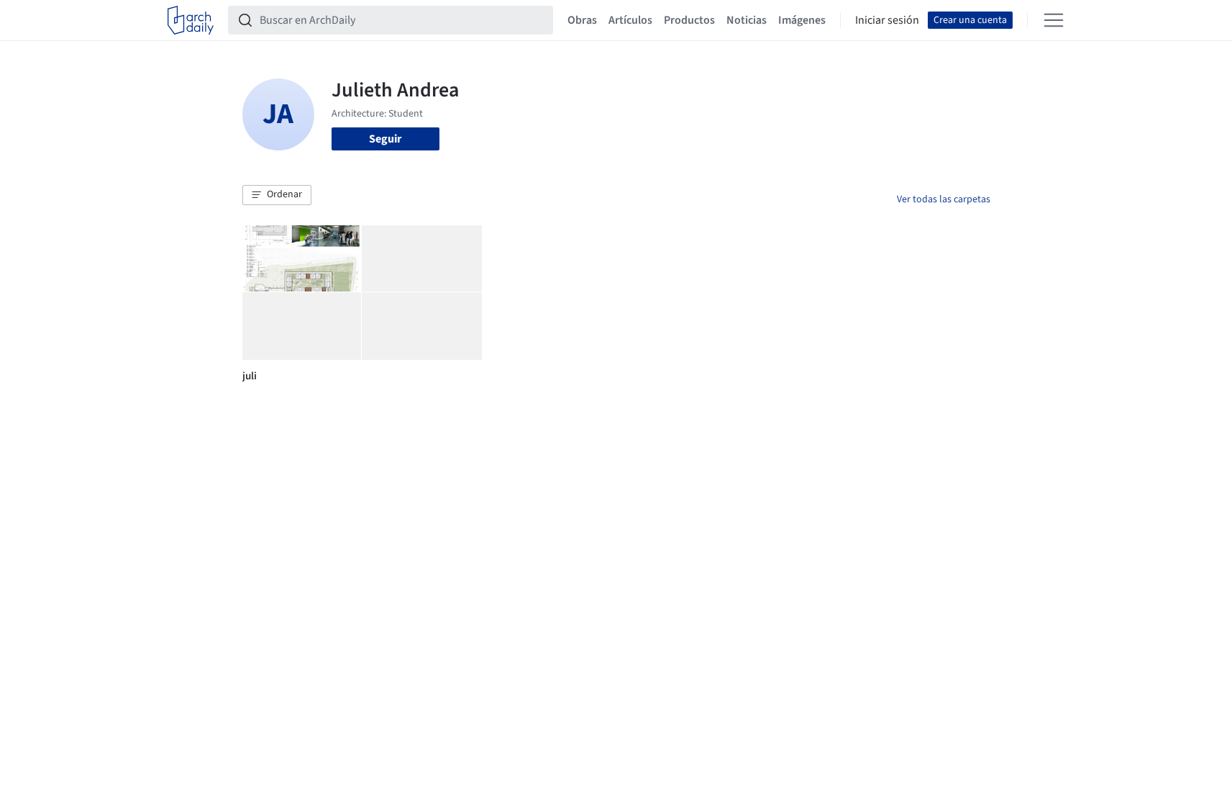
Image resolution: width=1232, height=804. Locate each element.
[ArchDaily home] (191, 20)
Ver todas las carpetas (943, 199)
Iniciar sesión (887, 20)
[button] (276, 195)
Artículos (630, 20)
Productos (689, 20)
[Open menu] (1053, 20)
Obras (582, 20)
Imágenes (802, 20)
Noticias (746, 20)
